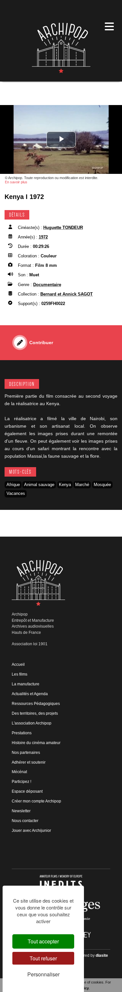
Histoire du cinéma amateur (36, 743)
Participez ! (21, 782)
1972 (43, 237)
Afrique (13, 484)
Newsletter (21, 811)
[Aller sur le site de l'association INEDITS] (61, 884)
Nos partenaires (26, 753)
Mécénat (19, 772)
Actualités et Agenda (30, 694)
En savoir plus (16, 182)
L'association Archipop (31, 723)
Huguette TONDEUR (63, 227)
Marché (82, 484)
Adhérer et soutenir (29, 762)
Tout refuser (43, 958)
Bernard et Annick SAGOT (66, 294)
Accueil (18, 664)
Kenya (65, 484)
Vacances (16, 493)
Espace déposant (27, 791)
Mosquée (102, 484)
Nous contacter (25, 821)
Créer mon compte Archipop (36, 801)
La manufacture (25, 684)
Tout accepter (43, 941)
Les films (19, 674)
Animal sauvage (39, 484)
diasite (102, 955)
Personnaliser (43, 974)
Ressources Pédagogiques (36, 704)
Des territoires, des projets (35, 713)
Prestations (22, 733)
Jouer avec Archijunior (31, 830)
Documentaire (47, 284)
